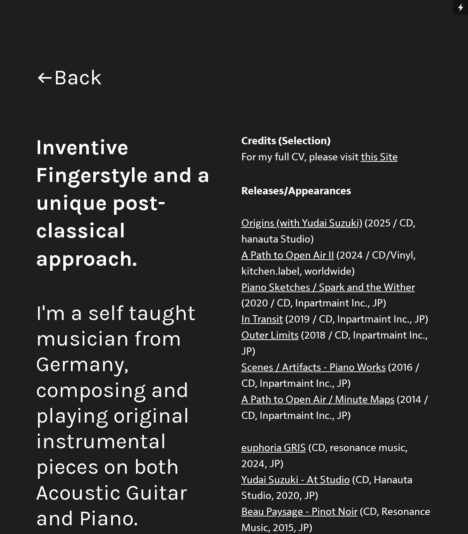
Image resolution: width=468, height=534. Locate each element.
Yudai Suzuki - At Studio (295, 480)
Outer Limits (270, 335)
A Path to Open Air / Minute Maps (318, 399)
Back (78, 77)
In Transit (262, 319)
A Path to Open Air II (287, 255)
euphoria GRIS (273, 448)
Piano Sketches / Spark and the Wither (328, 287)
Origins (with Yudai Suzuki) (301, 223)
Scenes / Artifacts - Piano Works (313, 367)
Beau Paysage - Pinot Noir (299, 512)
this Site (379, 157)
